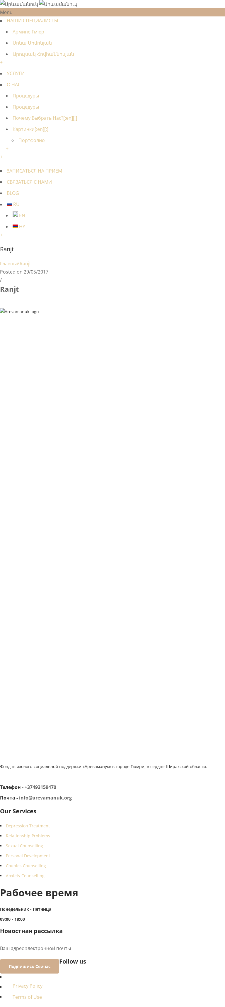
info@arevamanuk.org (45, 798)
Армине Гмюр (28, 31)
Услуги (16, 73)
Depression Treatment (28, 826)
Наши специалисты (32, 20)
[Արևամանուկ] (38, 4)
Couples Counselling (26, 865)
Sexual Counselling (24, 846)
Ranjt (25, 263)
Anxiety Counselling (25, 875)
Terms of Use (27, 997)
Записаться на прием (34, 171)
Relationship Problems (28, 836)
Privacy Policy (27, 986)
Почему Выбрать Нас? (45, 118)
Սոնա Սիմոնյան (32, 43)
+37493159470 (40, 787)
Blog (13, 193)
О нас (14, 84)
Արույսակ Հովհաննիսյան (43, 54)
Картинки (30, 129)
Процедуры (26, 95)
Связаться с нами (29, 182)
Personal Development (28, 855)
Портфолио (31, 140)
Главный (10, 263)
